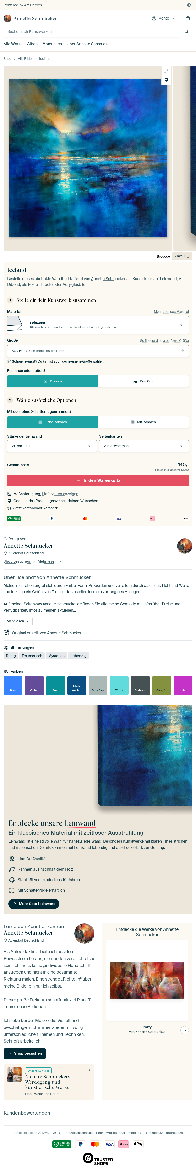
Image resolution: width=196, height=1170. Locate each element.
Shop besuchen (17, 561)
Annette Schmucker (35, 18)
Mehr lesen (48, 561)
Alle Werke (13, 43)
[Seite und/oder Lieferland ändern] (189, 5)
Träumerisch (32, 655)
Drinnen (56, 381)
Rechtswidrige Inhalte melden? (118, 1133)
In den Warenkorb (102, 480)
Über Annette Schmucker (89, 43)
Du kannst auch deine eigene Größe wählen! (58, 361)
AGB (56, 1133)
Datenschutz (154, 1133)
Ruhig (11, 655)
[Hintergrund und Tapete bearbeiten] (166, 80)
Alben (32, 43)
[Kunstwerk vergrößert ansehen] (166, 71)
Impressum (174, 1133)
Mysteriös (56, 655)
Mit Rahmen (146, 422)
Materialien (52, 43)
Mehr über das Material (171, 311)
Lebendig (79, 655)
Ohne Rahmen (56, 422)
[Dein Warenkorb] (187, 18)
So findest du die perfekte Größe (164, 340)
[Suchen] (186, 31)
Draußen (146, 381)
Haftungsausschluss (78, 1133)
